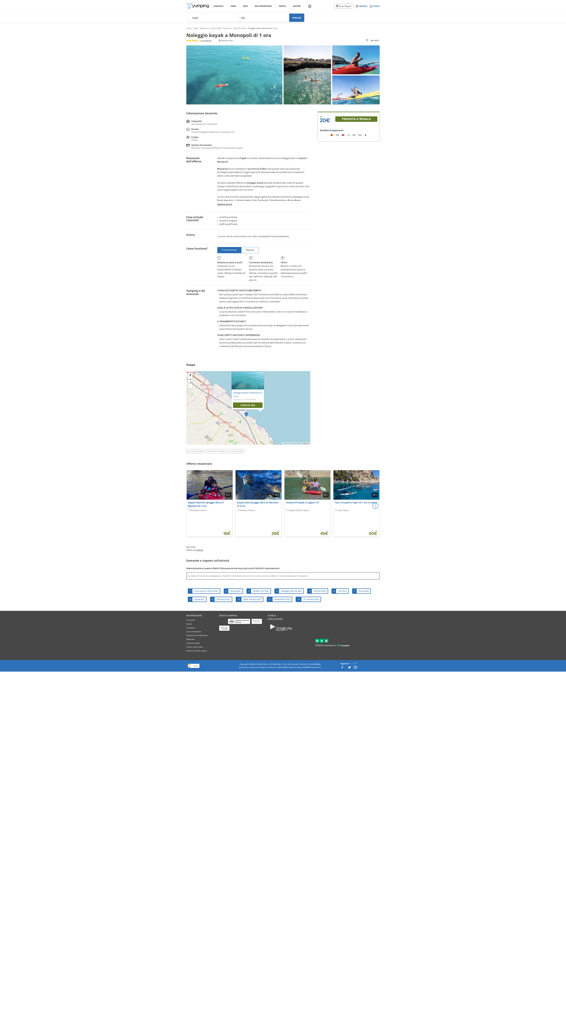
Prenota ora (248, 405)
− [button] (190, 379)
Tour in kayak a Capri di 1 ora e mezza (356, 502)
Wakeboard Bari (282, 599)
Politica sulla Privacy (194, 647)
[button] (375, 506)
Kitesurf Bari (320, 591)
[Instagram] (355, 668)
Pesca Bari (364, 591)
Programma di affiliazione (197, 635)
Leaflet (285, 444)
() (205, 41)
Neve (245, 6)
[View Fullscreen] (190, 386)
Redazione (190, 639)
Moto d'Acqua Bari (252, 599)
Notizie (189, 624)
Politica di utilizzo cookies (196, 650)
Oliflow (200, 550)
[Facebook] (342, 668)
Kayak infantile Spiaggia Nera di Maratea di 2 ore (206, 504)
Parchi (282, 6)
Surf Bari (342, 591)
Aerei (233, 6)
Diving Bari (235, 591)
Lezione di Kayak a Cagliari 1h (302, 502)
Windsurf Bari (223, 599)
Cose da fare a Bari (235, 451)
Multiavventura (263, 6)
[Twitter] (349, 668)
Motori (296, 6)
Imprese (363, 6)
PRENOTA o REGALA (356, 119)
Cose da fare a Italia (195, 451)
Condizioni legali (193, 643)
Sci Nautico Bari (311, 599)
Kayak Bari (199, 599)
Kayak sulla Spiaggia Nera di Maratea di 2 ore (257, 504)
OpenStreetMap (295, 444)
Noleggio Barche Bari (291, 591)
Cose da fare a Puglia (215, 451)
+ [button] (190, 375)
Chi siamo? (190, 620)
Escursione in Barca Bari (206, 591)
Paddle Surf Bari (261, 591)
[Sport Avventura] (198, 6)
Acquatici (218, 6)
